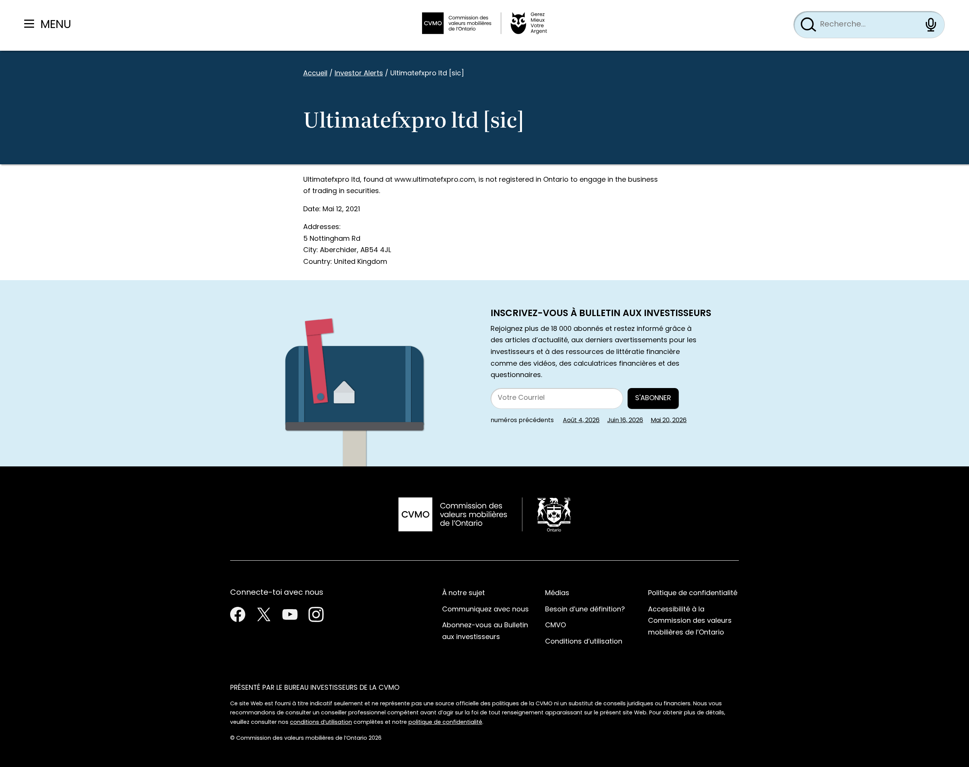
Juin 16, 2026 (625, 421)
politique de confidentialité (445, 722)
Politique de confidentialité (692, 593)
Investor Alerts (359, 73)
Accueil (315, 73)
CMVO (555, 625)
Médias (557, 593)
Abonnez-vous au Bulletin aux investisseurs (485, 631)
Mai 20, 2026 (669, 421)
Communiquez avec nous (485, 609)
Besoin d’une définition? (585, 609)
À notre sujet (463, 593)
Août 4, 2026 (581, 421)
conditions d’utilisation (321, 722)
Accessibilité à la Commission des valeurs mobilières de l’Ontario (690, 621)
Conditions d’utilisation (583, 641)
